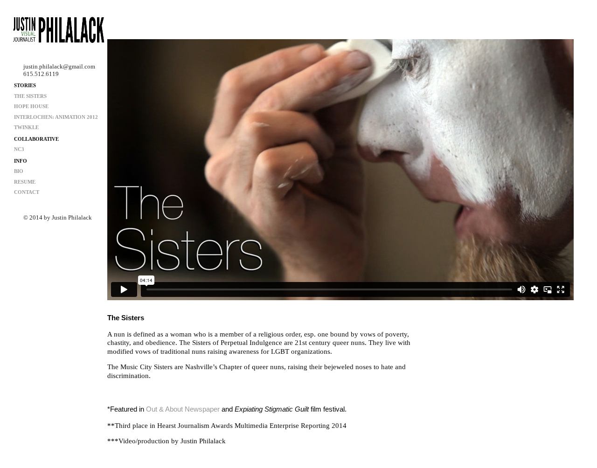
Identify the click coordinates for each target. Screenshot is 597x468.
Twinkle (26, 127)
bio (18, 171)
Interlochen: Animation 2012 (56, 117)
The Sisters (30, 96)
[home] (58, 31)
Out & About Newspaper (183, 409)
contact (26, 192)
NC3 (19, 149)
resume (24, 182)
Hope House (31, 106)
